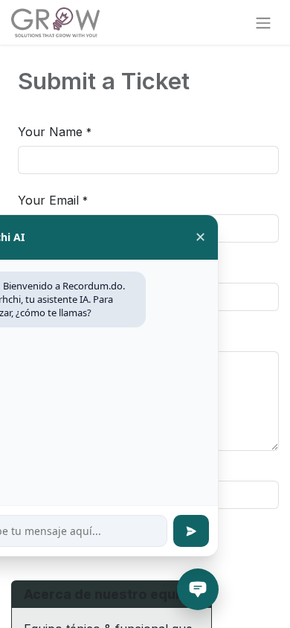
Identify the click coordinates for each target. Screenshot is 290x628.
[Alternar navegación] (263, 22)
